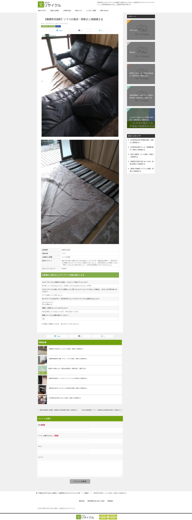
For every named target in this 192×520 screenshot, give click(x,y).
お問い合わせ (104, 10)
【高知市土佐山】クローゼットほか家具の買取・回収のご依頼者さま (67, 388)
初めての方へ (42, 10)
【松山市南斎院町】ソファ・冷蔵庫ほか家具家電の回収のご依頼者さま (101, 410)
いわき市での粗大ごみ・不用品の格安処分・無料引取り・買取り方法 (141, 118)
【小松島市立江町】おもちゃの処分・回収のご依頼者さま (64, 398)
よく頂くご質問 (91, 10)
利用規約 (110, 501)
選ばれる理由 (54, 10)
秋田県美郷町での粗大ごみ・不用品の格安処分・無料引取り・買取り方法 (141, 96)
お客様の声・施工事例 (48, 26)
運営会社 (132, 52)
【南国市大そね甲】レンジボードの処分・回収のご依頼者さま (65, 349)
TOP (59, 493)
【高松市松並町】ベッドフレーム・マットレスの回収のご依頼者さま (67, 378)
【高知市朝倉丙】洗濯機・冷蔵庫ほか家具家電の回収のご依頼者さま (58, 410)
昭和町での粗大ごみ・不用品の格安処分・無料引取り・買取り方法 (141, 74)
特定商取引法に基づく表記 (96, 501)
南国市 (58, 26)
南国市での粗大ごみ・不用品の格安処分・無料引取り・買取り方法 (67, 368)
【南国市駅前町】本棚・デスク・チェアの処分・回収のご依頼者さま (67, 358)
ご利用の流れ (67, 10)
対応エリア (78, 10)
